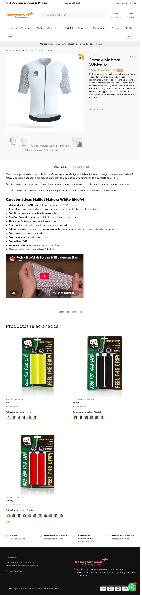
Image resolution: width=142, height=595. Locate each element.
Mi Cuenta (116, 17)
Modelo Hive (12, 399)
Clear (8, 423)
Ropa (24, 50)
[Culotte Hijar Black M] (134, 57)
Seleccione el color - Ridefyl (87, 412)
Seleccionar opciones (37, 428)
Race (76, 402)
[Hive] (37, 365)
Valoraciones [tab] (78, 167)
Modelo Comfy (13, 497)
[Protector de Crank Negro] (131, 57)
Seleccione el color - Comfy (19, 510)
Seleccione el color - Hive (18, 412)
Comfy (9, 500)
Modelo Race (79, 399)
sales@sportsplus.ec (126, 3)
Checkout (131, 17)
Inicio (8, 50)
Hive (8, 402)
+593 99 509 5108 (71, 3)
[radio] (8, 418)
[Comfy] (37, 463)
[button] (80, 58)
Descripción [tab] (61, 167)
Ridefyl (16, 50)
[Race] (104, 365)
